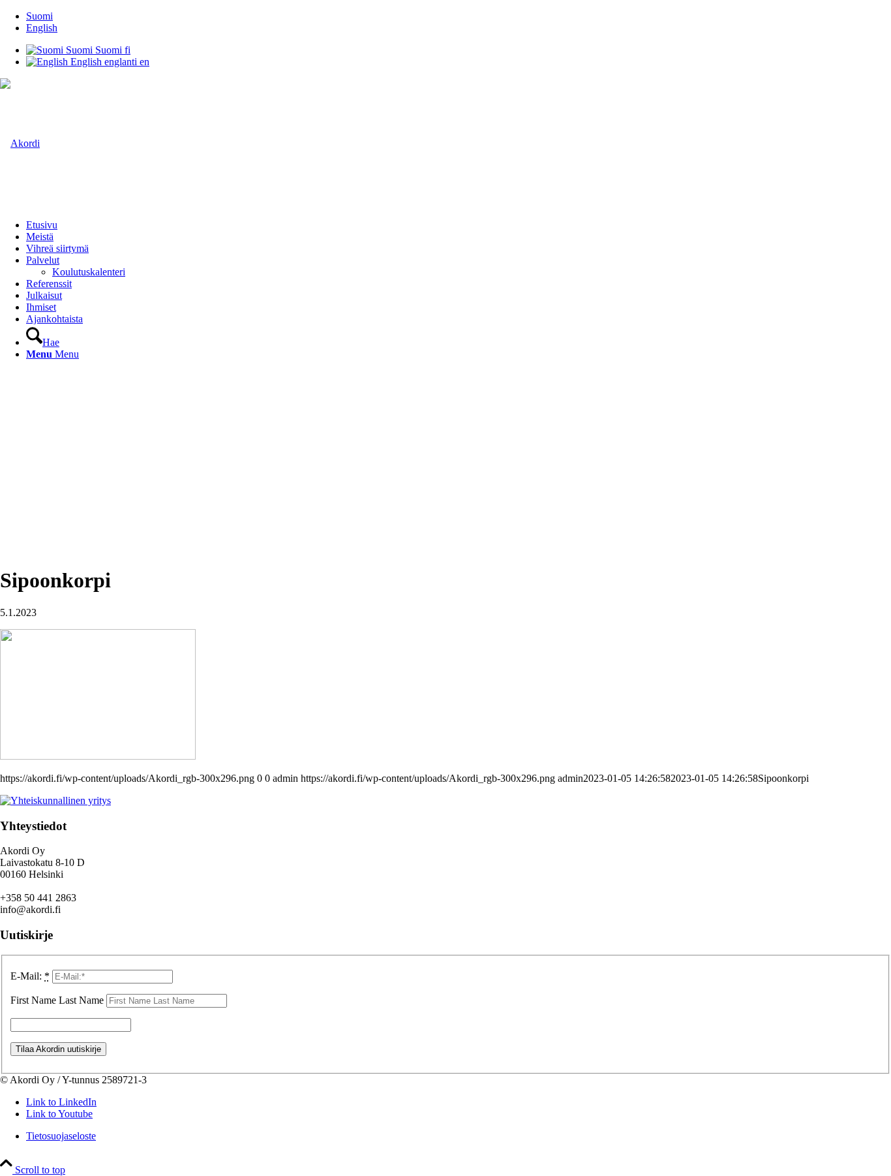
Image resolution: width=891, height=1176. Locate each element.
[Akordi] (20, 143)
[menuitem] (458, 16)
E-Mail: (30, 976)
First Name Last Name (57, 1000)
